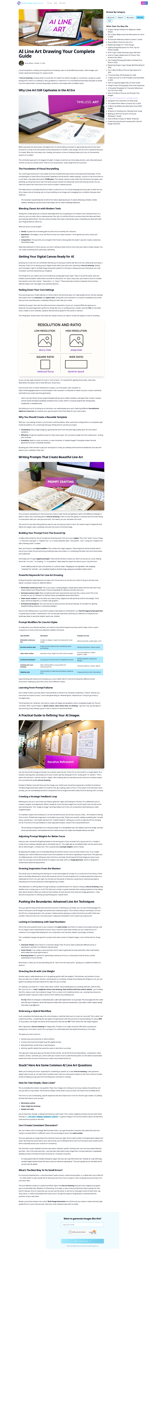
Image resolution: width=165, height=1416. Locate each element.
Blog (55, 3)
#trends (140, 17)
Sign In (144, 3)
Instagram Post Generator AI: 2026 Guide (123, 101)
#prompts (130, 17)
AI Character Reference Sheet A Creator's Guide (125, 39)
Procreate (91, 1029)
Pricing (49, 3)
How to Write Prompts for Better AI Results (123, 119)
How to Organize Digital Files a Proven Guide (124, 83)
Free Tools (62, 3)
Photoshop (50, 1188)
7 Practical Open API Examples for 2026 (122, 75)
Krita (81, 1188)
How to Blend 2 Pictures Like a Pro (120, 42)
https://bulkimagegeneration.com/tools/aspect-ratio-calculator (41, 390)
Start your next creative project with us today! (61, 1204)
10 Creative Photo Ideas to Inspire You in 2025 (124, 103)
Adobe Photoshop (79, 1029)
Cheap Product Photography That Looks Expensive (126, 85)
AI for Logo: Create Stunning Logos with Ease (124, 52)
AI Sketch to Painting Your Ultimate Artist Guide (125, 111)
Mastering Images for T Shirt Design (121, 45)
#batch (120, 17)
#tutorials (111, 17)
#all (109, 21)
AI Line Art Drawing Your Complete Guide (123, 98)
